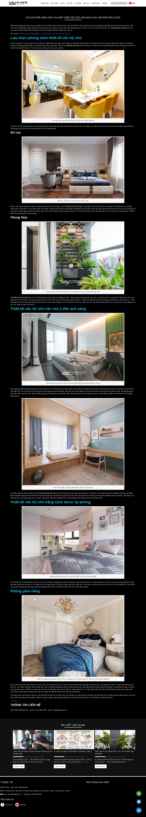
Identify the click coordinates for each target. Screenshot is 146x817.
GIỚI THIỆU (54, 3)
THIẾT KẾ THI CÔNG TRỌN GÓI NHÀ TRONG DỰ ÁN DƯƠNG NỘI (32, 753)
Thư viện (78, 3)
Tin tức (70, 3)
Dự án (62, 3)
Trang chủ (45, 3)
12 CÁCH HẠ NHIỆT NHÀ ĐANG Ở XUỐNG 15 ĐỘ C (73, 751)
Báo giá (86, 3)
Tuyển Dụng (95, 3)
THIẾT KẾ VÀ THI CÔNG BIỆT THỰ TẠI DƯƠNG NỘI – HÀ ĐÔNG (115, 753)
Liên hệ (104, 3)
